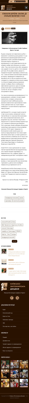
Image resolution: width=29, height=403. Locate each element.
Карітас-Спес (6, 316)
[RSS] (17, 297)
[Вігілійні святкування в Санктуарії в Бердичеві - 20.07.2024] (24, 374)
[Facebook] (11, 297)
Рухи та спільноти (8, 351)
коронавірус (8, 201)
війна (21, 225)
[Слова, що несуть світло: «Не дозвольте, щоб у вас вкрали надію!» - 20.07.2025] (14, 374)
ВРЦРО (19, 231)
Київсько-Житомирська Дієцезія (17, 396)
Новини (17, 18)
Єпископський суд (7, 313)
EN (13, 1)
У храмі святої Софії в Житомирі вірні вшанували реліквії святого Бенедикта (17, 273)
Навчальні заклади (8, 319)
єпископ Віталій (6, 222)
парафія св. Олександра (8, 231)
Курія (4, 309)
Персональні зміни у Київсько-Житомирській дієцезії (16, 263)
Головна (12, 18)
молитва (15, 201)
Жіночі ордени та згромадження (12, 347)
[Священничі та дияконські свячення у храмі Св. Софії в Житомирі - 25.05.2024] (5, 383)
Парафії (5, 337)
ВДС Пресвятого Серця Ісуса (10, 225)
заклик (21, 197)
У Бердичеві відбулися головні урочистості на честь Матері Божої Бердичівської (16, 253)
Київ (13, 222)
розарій (22, 201)
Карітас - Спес (6, 234)
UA (11, 1)
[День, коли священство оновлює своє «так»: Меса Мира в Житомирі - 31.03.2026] (24, 364)
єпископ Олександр (7, 228)
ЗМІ (4, 323)
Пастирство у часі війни (9, 326)
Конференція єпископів (12, 197)
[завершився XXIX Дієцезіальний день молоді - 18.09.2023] (24, 383)
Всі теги (14, 241)
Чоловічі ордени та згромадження (12, 344)
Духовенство (6, 340)
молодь (14, 234)
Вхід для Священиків (20, 1)
